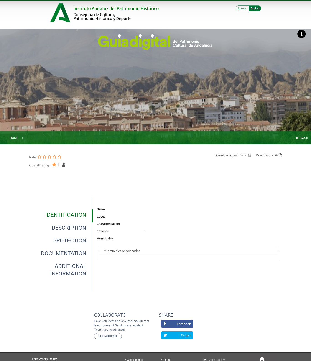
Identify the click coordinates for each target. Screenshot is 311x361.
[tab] (66, 214)
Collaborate (107, 336)
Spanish (242, 8)
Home (14, 138)
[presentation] (61, 214)
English (255, 8)
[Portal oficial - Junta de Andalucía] (61, 13)
